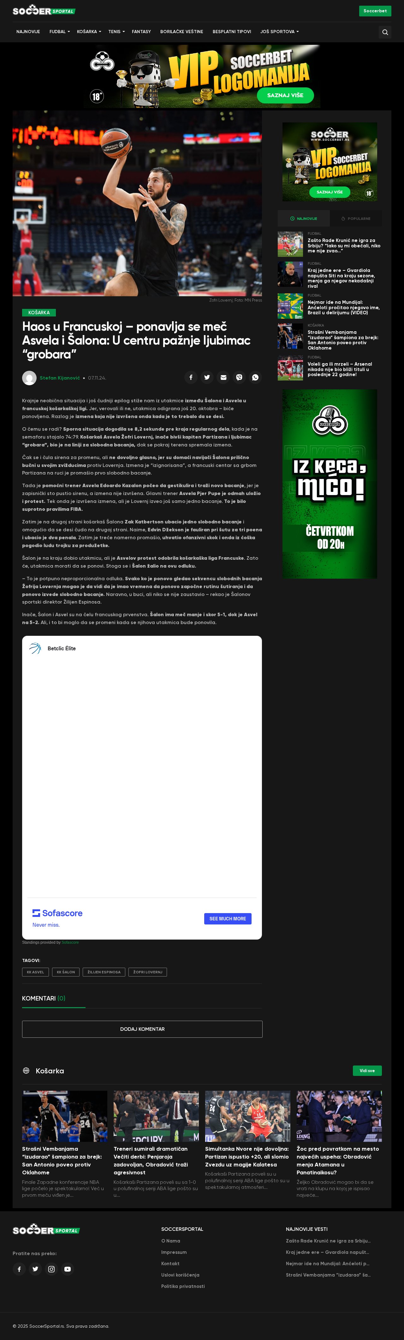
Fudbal (58, 31)
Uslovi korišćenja (180, 1275)
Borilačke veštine (181, 31)
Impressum (174, 1252)
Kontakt (170, 1263)
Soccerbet (375, 11)
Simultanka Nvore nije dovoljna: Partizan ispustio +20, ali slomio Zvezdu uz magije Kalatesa (247, 1156)
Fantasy (141, 31)
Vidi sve (367, 1070)
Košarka (87, 31)
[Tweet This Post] (207, 379)
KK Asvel (35, 972)
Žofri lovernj (147, 972)
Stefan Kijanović (60, 378)
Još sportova (277, 31)
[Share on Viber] (239, 379)
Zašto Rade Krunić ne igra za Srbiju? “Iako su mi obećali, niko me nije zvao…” (344, 246)
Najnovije (28, 31)
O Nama (170, 1241)
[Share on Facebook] (191, 379)
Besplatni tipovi (232, 31)
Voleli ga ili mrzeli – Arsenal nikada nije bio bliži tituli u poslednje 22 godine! (340, 369)
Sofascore (70, 942)
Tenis (114, 31)
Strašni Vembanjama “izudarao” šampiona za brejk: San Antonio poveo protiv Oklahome (343, 340)
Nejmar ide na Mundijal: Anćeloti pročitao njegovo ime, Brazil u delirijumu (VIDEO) (344, 307)
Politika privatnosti (183, 1286)
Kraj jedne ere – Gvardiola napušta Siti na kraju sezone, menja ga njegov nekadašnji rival (341, 278)
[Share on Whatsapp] (255, 379)
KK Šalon (66, 972)
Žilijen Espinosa (104, 972)
